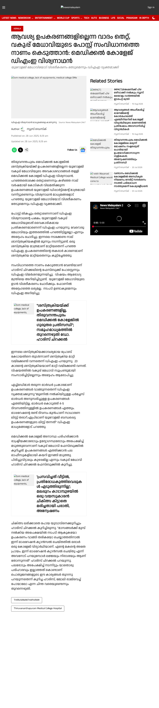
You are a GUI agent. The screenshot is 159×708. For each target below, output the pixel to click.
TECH (86, 18)
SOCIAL (120, 18)
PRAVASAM (131, 18)
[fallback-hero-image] (101, 94)
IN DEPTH (144, 18)
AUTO (94, 18)
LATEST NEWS (9, 18)
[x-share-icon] (20, 152)
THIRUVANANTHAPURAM (26, 600)
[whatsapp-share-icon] (14, 152)
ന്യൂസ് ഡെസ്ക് (37, 129)
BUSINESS (104, 18)
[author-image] (23, 129)
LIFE (113, 18)
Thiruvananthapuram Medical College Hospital (38, 608)
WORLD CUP (63, 18)
